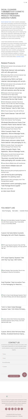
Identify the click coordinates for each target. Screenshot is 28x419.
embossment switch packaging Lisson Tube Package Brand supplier (13, 185)
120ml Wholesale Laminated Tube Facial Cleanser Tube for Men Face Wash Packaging (12, 107)
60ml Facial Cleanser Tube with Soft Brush (13, 114)
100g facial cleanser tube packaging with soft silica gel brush (13, 71)
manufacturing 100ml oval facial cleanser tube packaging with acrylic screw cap (13, 80)
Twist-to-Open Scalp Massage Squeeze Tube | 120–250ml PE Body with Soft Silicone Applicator (13, 308)
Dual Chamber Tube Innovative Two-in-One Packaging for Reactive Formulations (13, 283)
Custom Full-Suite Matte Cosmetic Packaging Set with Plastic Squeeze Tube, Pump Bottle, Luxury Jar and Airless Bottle (13, 234)
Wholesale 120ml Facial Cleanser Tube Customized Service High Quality (13, 98)
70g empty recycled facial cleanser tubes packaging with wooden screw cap (13, 159)
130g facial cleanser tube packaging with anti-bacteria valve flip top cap (13, 89)
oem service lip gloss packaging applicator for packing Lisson (11, 176)
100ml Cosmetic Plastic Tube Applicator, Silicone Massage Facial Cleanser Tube (12, 133)
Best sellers (15, 210)
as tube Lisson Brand (8, 191)
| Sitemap (20, 416)
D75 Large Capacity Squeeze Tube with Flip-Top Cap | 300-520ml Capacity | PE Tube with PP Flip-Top (13, 259)
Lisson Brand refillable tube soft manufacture (11, 167)
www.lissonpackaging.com (11, 416)
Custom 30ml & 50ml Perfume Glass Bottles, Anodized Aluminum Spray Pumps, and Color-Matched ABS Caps (13, 333)
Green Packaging (6, 210)
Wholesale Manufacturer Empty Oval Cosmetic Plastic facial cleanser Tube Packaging (13, 124)
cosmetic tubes (20, 56)
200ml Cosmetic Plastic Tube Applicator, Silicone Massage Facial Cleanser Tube (12, 150)
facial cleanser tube (6, 21)
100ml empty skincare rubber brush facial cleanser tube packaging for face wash (14, 142)
